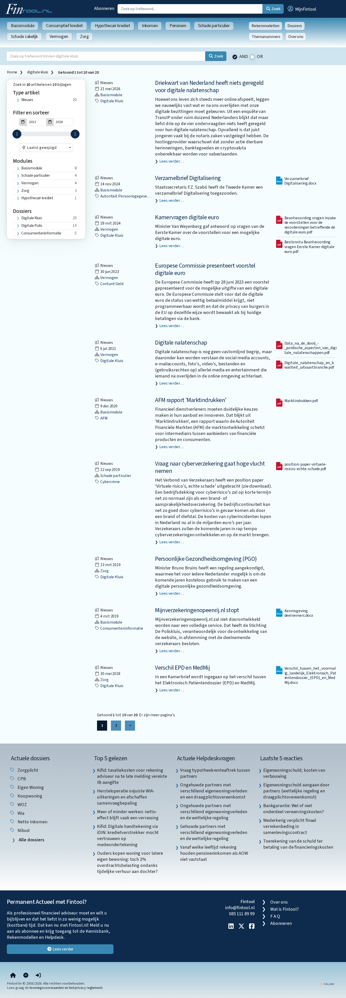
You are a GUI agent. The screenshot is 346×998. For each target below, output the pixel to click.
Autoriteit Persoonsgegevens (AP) (129, 196)
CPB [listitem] (21, 778)
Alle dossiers (31, 840)
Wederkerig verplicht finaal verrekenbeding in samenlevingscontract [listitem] (289, 826)
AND (243, 56)
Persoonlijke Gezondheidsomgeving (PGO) (206, 558)
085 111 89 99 (242, 913)
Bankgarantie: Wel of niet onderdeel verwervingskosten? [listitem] (293, 808)
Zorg (84, 36)
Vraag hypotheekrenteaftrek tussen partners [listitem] (215, 773)
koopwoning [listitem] (29, 796)
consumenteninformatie (41, 233)
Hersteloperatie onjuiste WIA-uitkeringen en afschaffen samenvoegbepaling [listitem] (125, 797)
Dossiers (294, 26)
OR (260, 56)
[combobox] (46, 147)
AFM (104, 418)
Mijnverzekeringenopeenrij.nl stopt (197, 610)
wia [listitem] (20, 813)
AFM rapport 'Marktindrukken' (190, 400)
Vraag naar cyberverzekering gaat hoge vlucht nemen (210, 467)
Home (12, 72)
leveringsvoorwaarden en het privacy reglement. (66, 987)
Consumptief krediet (64, 26)
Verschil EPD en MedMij (182, 667)
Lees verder (62, 949)
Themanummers (266, 37)
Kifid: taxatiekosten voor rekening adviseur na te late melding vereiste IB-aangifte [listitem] (132, 776)
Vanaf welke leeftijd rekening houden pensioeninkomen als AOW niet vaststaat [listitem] (214, 853)
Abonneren (104, 8)
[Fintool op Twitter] (241, 926)
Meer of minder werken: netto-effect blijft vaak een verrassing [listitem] (128, 814)
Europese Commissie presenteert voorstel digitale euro (205, 269)
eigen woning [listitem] (30, 787)
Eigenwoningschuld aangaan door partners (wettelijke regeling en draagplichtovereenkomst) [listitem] (296, 791)
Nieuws (27, 100)
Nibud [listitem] (22, 830)
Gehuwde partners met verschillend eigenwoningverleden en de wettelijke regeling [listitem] (213, 832)
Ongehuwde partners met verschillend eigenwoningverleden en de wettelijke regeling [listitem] (213, 811)
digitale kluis (37, 72)
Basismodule (22, 26)
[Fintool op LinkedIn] (231, 926)
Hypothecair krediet (112, 26)
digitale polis (31, 225)
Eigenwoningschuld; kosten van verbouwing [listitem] (294, 773)
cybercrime (110, 482)
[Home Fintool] (30, 8)
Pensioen (177, 26)
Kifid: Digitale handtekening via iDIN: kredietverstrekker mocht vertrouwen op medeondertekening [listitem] (128, 835)
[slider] (16, 134)
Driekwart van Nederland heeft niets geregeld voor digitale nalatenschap (209, 86)
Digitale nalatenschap (181, 342)
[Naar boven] (26, 975)
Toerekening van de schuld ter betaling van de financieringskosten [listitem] (298, 844)
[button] (301, 9)
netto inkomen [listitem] (31, 822)
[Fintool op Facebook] (252, 926)
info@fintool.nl (240, 907)
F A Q (275, 916)
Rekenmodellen (265, 26)
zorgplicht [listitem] (27, 770)
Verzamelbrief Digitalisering (188, 178)
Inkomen (150, 26)
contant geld (111, 284)
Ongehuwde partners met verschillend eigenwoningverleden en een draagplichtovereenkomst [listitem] (213, 791)
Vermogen (59, 36)
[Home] (13, 975)
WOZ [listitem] (21, 804)
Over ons (295, 37)
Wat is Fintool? (284, 909)
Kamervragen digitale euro (187, 217)
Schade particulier (214, 26)
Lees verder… (171, 161)
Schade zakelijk (24, 36)
